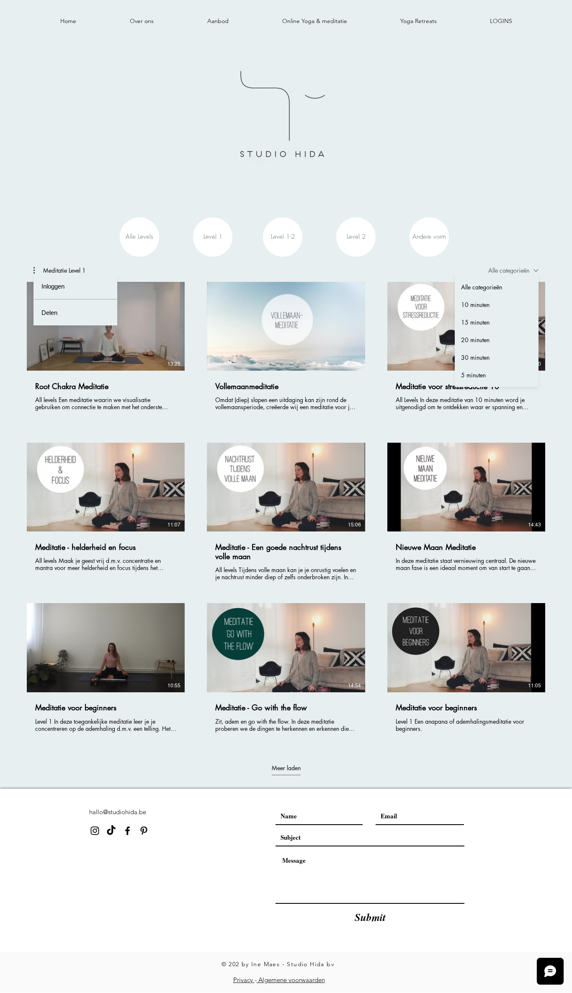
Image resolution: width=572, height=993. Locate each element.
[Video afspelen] (106, 326)
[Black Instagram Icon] (94, 830)
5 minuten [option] (473, 375)
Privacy (244, 980)
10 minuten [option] (475, 305)
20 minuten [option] (475, 340)
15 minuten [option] (475, 322)
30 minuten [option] (475, 357)
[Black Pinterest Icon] (143, 830)
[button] (59, 270)
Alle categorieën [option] (481, 287)
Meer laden (286, 768)
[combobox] (513, 270)
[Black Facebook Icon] (127, 830)
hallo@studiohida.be (117, 812)
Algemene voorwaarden (291, 980)
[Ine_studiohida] (111, 830)
